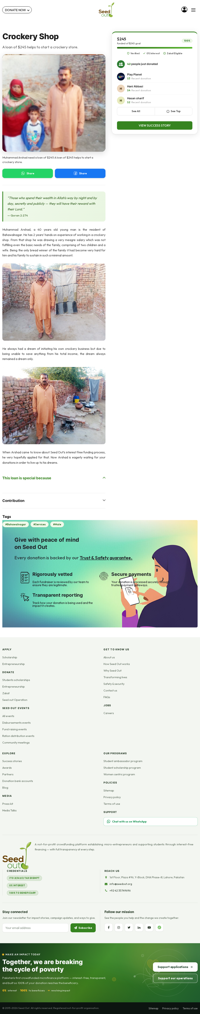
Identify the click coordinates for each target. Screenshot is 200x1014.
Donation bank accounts (17, 781)
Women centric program (119, 774)
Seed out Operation (14, 700)
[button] (53, 302)
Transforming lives (115, 677)
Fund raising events (14, 729)
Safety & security (114, 684)
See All (136, 111)
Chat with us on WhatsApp (129, 821)
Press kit (7, 804)
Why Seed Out (112, 670)
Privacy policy (112, 797)
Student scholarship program (122, 767)
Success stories (12, 761)
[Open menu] (193, 10)
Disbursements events (16, 722)
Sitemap (109, 790)
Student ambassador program (123, 761)
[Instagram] (119, 927)
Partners (7, 774)
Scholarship (9, 657)
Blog (5, 787)
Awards (7, 767)
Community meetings (16, 742)
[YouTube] (149, 927)
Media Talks (9, 810)
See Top (175, 111)
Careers (109, 713)
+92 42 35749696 (120, 890)
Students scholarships (16, 680)
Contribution (13, 500)
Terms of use (112, 804)
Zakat (6, 693)
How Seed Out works (117, 664)
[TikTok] (159, 927)
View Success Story (155, 125)
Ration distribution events (18, 736)
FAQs (107, 697)
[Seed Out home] (16, 855)
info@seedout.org (121, 884)
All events (8, 716)
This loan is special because (26, 478)
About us (109, 657)
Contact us (110, 690)
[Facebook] (108, 927)
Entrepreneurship (13, 664)
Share (30, 173)
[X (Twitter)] (129, 927)
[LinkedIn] (139, 927)
